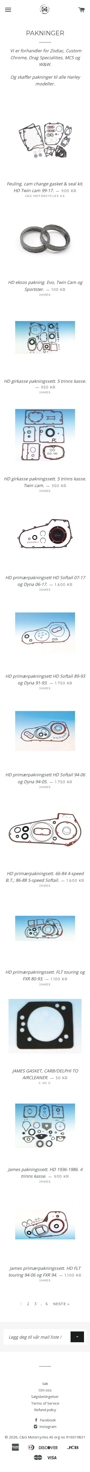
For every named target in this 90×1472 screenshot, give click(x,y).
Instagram (47, 1426)
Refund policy (45, 1409)
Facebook (47, 1420)
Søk (45, 1383)
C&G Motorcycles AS (36, 1437)
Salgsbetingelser (45, 1396)
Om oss (45, 1390)
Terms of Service (45, 1403)
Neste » (61, 1304)
